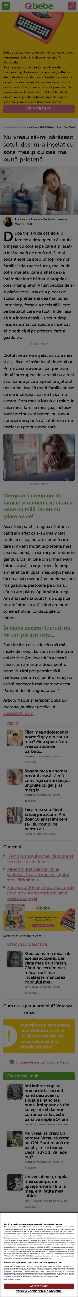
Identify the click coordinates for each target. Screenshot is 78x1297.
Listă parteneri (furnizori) (12, 1279)
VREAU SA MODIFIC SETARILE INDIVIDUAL (39, 1291)
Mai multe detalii (35, 1236)
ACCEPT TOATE (38, 1286)
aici (62, 1249)
